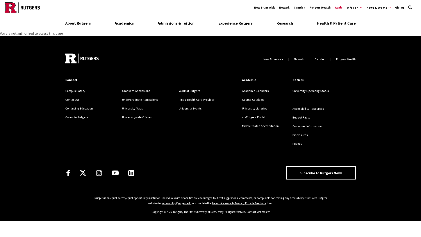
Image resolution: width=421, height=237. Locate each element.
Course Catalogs (253, 100)
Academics (124, 23)
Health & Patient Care (336, 23)
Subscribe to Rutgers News (321, 173)
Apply (339, 7)
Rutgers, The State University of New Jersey (198, 212)
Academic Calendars (255, 91)
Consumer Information (307, 126)
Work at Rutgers (189, 91)
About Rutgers (78, 23)
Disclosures (300, 135)
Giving (399, 7)
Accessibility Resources (308, 109)
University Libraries (254, 108)
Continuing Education (79, 108)
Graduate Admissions (136, 91)
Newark (284, 7)
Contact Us (72, 100)
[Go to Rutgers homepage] (22, 7)
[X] (82, 173)
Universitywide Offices (137, 117)
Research (285, 23)
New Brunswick (264, 7)
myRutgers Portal (253, 117)
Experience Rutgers (235, 23)
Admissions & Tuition (176, 23)
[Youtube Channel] (115, 173)
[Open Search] (410, 7)
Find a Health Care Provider (196, 100)
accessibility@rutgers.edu (176, 203)
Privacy (297, 144)
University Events (190, 108)
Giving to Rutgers (76, 117)
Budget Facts (301, 117)
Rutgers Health (320, 7)
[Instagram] (99, 173)
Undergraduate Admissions (140, 100)
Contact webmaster (258, 212)
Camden (299, 7)
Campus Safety (75, 91)
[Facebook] (68, 173)
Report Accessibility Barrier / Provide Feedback (239, 203)
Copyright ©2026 (162, 212)
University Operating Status (311, 91)
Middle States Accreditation (260, 126)
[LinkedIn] (131, 173)
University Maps (132, 108)
